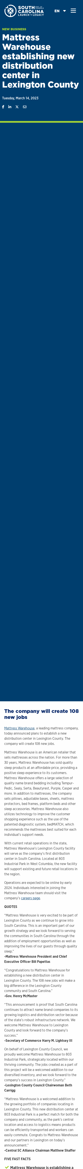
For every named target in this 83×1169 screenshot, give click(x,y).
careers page (30, 898)
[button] (73, 11)
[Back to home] (24, 11)
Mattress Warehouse (19, 728)
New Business (14, 29)
